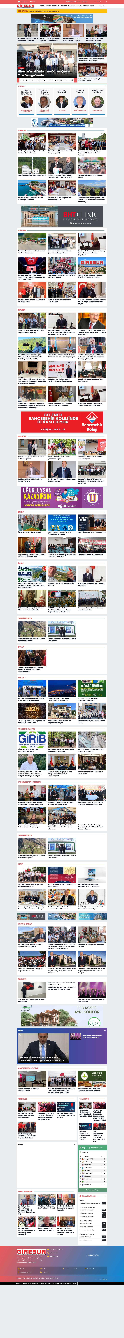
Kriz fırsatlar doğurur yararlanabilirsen (97, 92)
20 (72, 80)
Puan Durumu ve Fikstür (71, 1268)
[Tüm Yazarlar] (105, 86)
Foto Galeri (23, 2)
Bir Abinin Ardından (62, 91)
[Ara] (100, 6)
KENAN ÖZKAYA (44, 110)
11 (46, 80)
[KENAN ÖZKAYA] (44, 102)
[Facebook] (88, 1255)
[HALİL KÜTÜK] (79, 102)
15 (58, 80)
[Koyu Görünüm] (103, 6)
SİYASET (86, 6)
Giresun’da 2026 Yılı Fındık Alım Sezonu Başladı (44, 11)
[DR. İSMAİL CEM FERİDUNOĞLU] (62, 102)
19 (69, 80)
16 (61, 80)
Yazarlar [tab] (21, 86)
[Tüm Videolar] (105, 1031)
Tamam (74, 1283)
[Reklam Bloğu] (62, 18)
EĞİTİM (48, 6)
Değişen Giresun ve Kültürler (44, 91)
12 (49, 80)
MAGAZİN (71, 6)
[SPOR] (74, 1144)
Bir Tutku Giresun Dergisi (80, 91)
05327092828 (54, 1253)
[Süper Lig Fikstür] (105, 1196)
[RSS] (97, 1255)
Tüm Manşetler (91, 1268)
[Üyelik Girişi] (106, 2)
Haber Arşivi (46, 1272)
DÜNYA (42, 6)
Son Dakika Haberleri (25, 1272)
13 (52, 80)
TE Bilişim (104, 1279)
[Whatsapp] (94, 1255)
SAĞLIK (79, 6)
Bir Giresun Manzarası (26, 91)
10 (44, 80)
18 (66, 80)
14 (55, 80)
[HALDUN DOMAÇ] (97, 102)
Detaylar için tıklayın (92, 1190)
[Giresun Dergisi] (25, 5)
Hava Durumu (24, 1268)
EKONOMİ (55, 6)
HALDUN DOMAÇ (97, 110)
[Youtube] (91, 1255)
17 (64, 80)
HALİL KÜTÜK (80, 110)
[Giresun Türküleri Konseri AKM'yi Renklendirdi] (75, 1036)
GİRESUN (64, 6)
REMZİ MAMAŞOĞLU (26, 110)
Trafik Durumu (46, 1268)
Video (34, 2)
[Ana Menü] (106, 6)
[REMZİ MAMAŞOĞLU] (26, 102)
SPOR (92, 6)
